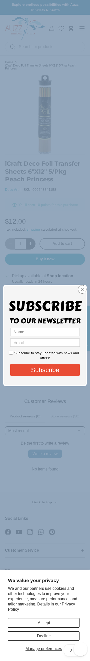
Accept (44, 623)
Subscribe (45, 369)
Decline (44, 636)
